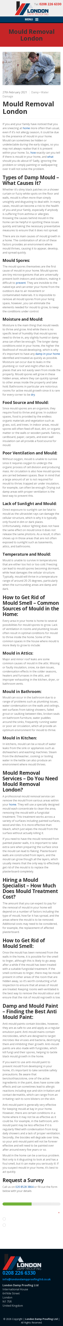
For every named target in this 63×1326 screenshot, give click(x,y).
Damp (35, 92)
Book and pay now (19, 1225)
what (50, 157)
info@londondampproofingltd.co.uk (27, 1279)
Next (10, 1235)
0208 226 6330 (19, 1272)
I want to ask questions (22, 1219)
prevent (21, 283)
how (33, 152)
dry (33, 394)
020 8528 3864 (24, 1187)
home (26, 128)
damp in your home (47, 354)
